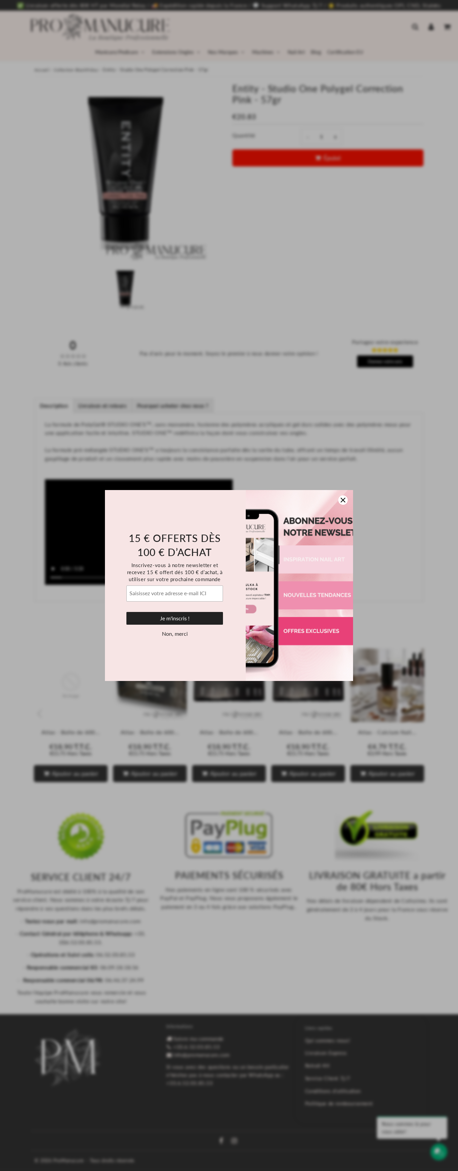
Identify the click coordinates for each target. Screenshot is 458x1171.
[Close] (343, 500)
